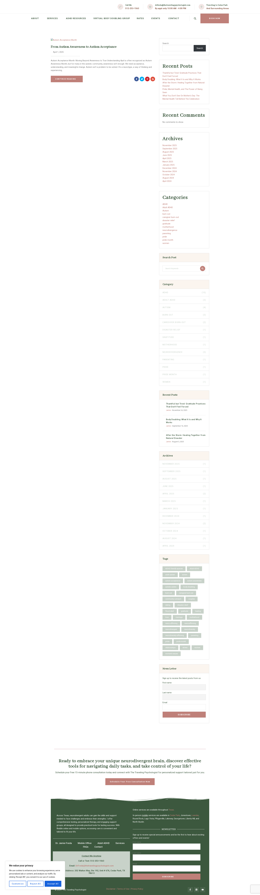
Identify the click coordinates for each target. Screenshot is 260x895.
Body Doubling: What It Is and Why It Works (181, 79)
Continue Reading (65, 79)
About (35, 18)
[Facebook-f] (190, 889)
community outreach (173, 599)
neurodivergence (169, 230)
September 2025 (169, 148)
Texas (171, 810)
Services (52, 18)
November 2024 (169, 171)
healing (198, 611)
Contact (173, 18)
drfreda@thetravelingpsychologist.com (172, 5)
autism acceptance (172, 581)
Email (164, 702)
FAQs (85, 846)
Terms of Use (123, 889)
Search (165, 43)
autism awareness (194, 581)
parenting (166, 233)
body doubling (189, 587)
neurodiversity (189, 629)
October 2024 (168, 174)
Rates (140, 18)
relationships (170, 648)
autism (184, 575)
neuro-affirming (171, 623)
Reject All (35, 884)
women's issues (171, 654)
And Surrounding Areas (217, 8)
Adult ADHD (167, 207)
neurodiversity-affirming (174, 635)
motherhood (168, 227)
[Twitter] (142, 79)
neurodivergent (171, 629)
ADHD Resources (76, 18)
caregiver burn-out (170, 217)
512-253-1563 (132, 8)
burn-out (166, 214)
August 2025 (168, 152)
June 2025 (167, 155)
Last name (167, 693)
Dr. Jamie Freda (64, 843)
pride (164, 236)
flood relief (169, 611)
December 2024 (169, 168)
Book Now (214, 18)
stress (185, 648)
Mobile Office (85, 843)
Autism (165, 210)
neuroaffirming (190, 623)
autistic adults (170, 587)
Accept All (53, 884)
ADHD (165, 204)
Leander (195, 815)
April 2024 (166, 181)
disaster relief (168, 220)
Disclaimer (111, 889)
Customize (18, 884)
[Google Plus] (152, 79)
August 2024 (168, 178)
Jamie (168, 410)
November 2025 (169, 145)
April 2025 (166, 158)
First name (167, 683)
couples (191, 599)
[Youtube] (202, 889)
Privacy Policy (137, 889)
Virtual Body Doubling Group (111, 18)
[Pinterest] (147, 79)
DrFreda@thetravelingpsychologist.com (95, 866)
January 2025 (168, 165)
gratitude (166, 223)
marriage (179, 617)
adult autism (170, 575)
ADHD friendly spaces (174, 569)
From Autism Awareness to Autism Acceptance (84, 47)
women (165, 243)
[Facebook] (136, 79)
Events (155, 18)
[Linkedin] (196, 889)
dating (167, 605)
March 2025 (167, 161)
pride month (167, 240)
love (167, 617)
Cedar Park (175, 815)
